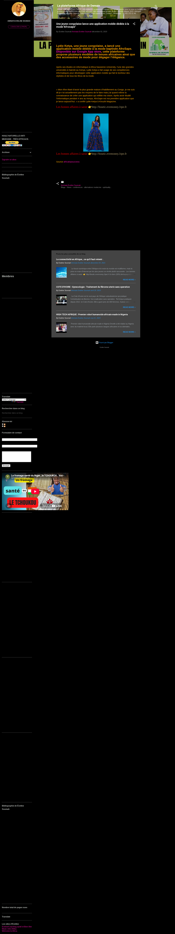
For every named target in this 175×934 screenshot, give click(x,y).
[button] (134, 24)
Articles (8, 424)
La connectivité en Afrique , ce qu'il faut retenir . (79, 259)
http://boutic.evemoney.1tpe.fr (109, 106)
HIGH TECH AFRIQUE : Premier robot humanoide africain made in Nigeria (92, 314)
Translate (20, 402)
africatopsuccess (72, 162)
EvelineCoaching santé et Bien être (17, 927)
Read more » (129, 280)
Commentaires (11, 426)
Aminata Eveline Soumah (19, 21)
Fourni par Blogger (105, 342)
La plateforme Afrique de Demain (78, 5)
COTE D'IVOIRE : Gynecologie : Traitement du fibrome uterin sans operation (93, 287)
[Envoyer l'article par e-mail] (62, 183)
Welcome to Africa (9, 931)
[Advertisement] (149, 54)
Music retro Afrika (9, 929)
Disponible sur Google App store (78, 51)
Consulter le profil (19, 27)
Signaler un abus (9, 160)
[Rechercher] (156, 6)
